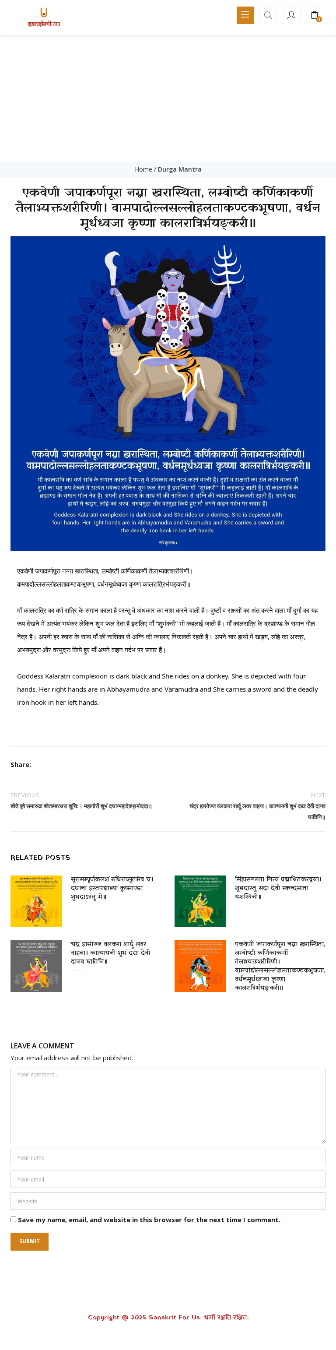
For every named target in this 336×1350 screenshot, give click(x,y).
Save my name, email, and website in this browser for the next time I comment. (149, 1219)
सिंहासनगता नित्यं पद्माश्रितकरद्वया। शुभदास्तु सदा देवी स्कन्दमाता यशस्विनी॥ (278, 888)
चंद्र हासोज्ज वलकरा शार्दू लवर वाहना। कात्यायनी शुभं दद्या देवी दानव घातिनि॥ (110, 953)
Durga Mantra (180, 169)
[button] (314, 15)
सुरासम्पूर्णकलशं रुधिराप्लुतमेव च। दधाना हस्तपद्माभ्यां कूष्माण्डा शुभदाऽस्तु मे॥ (112, 888)
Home (143, 169)
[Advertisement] (168, 96)
